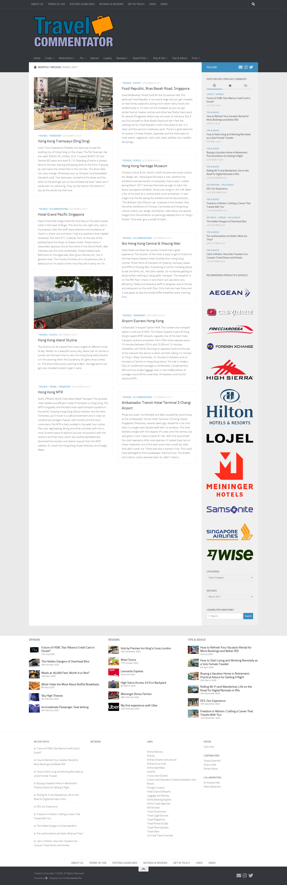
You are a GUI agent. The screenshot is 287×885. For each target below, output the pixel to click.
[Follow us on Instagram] (246, 67)
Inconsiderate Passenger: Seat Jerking (65, 707)
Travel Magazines (156, 819)
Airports (151, 771)
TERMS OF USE (56, 4)
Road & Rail (139, 58)
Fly (81, 58)
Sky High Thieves (52, 695)
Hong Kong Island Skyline (57, 340)
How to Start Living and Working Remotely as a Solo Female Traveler (229, 662)
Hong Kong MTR (50, 392)
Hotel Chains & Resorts (159, 791)
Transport (55, 135)
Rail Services (153, 807)
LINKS (152, 4)
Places (137, 160)
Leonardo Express (132, 671)
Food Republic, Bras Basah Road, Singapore (156, 88)
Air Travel (212, 217)
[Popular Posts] (230, 85)
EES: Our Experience (217, 188)
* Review (42, 135)
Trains (53, 386)
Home (37, 58)
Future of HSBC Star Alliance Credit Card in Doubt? (68, 649)
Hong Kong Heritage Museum (144, 166)
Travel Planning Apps (158, 827)
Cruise (48, 58)
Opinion (94, 58)
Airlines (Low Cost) (156, 763)
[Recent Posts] (214, 85)
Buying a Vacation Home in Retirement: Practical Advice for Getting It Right (225, 675)
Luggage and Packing (158, 795)
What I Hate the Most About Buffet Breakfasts (70, 684)
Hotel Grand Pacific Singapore (61, 214)
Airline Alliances (155, 751)
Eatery (137, 83)
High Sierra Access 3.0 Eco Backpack (143, 683)
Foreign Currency (156, 787)
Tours (195, 58)
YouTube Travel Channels (160, 835)
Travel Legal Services (157, 815)
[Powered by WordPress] (46, 878)
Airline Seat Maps (156, 767)
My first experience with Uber (139, 705)
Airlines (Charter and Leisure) (162, 759)
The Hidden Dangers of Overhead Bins (226, 221)
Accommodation (58, 209)
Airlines (151, 755)
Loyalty (107, 58)
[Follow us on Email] (240, 67)
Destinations (66, 58)
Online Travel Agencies (158, 803)
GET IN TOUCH (136, 4)
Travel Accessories (156, 811)
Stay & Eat (159, 58)
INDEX (164, 4)
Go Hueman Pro (74, 878)
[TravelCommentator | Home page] (74, 31)
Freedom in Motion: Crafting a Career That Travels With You (226, 713)
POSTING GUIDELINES (82, 4)
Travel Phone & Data (157, 823)
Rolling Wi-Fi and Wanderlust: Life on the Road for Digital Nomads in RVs (226, 688)
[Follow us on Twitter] (251, 67)
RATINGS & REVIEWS (111, 4)
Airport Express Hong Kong (143, 321)
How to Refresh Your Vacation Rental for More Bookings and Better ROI (225, 649)
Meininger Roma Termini (136, 694)
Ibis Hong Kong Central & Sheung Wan (151, 243)
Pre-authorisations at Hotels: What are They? (60, 833)
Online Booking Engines (159, 799)
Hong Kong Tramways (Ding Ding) (64, 141)
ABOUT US (37, 4)
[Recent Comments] (245, 85)
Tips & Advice (179, 58)
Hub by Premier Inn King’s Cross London (146, 648)
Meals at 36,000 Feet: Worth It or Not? (65, 673)
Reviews (121, 58)
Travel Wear (153, 831)
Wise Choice (128, 660)
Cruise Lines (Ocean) (157, 775)
